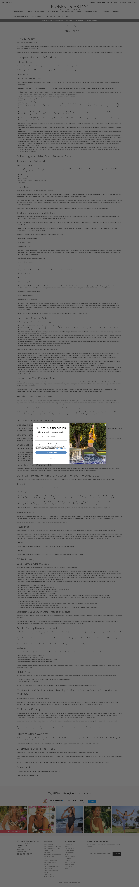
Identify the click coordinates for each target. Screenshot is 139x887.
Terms (64, 448)
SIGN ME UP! (51, 452)
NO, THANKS (51, 458)
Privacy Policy (59, 448)
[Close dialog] (104, 425)
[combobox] (38, 437)
